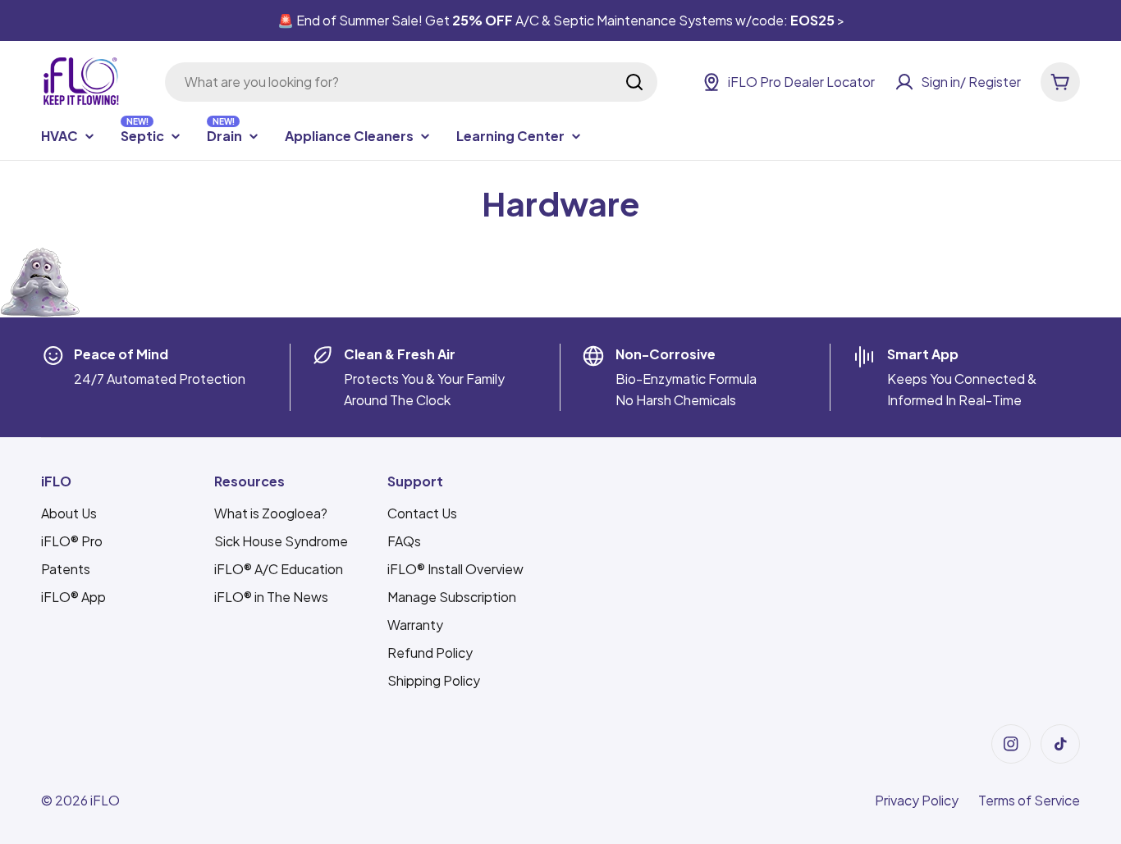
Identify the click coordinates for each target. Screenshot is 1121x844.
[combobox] (411, 82)
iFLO (105, 800)
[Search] (634, 82)
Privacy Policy (917, 800)
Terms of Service (1029, 800)
